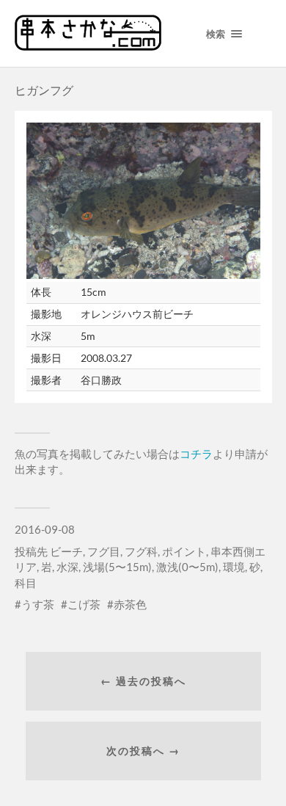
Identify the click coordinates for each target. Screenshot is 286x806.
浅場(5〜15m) (117, 566)
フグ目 (103, 551)
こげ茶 (83, 604)
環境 (234, 566)
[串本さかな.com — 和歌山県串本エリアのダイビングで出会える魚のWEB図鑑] (88, 45)
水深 (67, 566)
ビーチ (66, 551)
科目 (26, 582)
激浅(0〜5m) (187, 566)
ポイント (184, 551)
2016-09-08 (45, 529)
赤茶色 (130, 604)
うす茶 (37, 604)
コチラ (196, 453)
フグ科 (141, 551)
